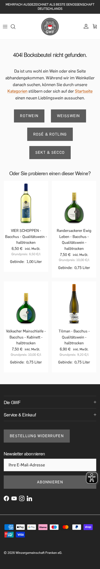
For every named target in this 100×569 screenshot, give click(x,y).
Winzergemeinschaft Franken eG (38, 553)
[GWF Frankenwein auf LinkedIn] (29, 498)
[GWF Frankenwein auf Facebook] (6, 498)
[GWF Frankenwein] (50, 26)
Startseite (84, 91)
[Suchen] (15, 26)
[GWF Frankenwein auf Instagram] (21, 498)
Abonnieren (50, 482)
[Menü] (5, 26)
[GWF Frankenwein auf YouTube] (14, 498)
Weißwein (68, 116)
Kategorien (17, 91)
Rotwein (29, 116)
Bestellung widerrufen (37, 436)
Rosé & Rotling (50, 134)
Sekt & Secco (50, 152)
